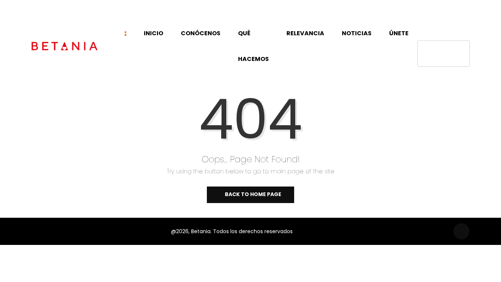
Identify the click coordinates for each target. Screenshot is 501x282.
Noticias (357, 33)
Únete (399, 33)
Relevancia (305, 33)
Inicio (153, 33)
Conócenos (200, 33)
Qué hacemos (253, 46)
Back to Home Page (252, 194)
